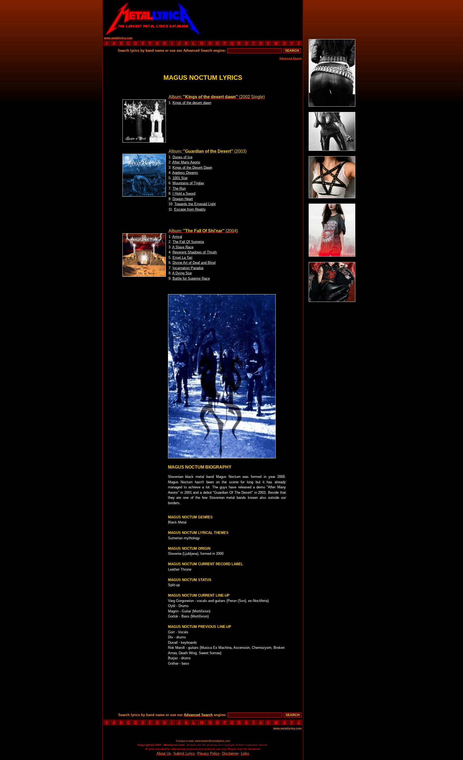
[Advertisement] (252, 17)
